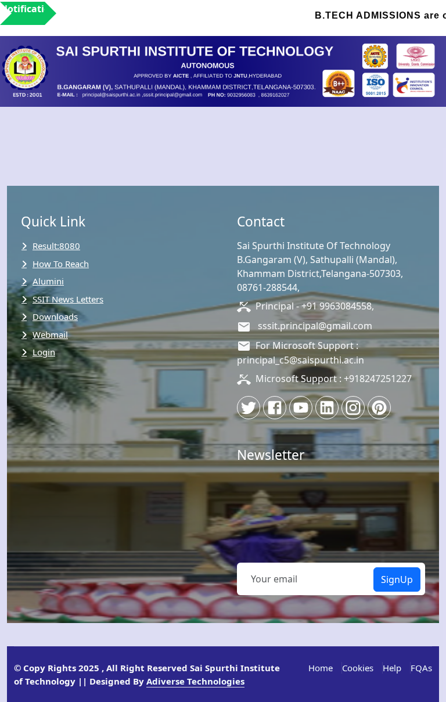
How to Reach (61, 263)
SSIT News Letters (68, 299)
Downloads (55, 316)
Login (44, 352)
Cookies (357, 668)
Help (392, 668)
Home (320, 668)
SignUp (397, 579)
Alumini (48, 281)
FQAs (421, 668)
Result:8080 (56, 245)
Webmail (50, 334)
